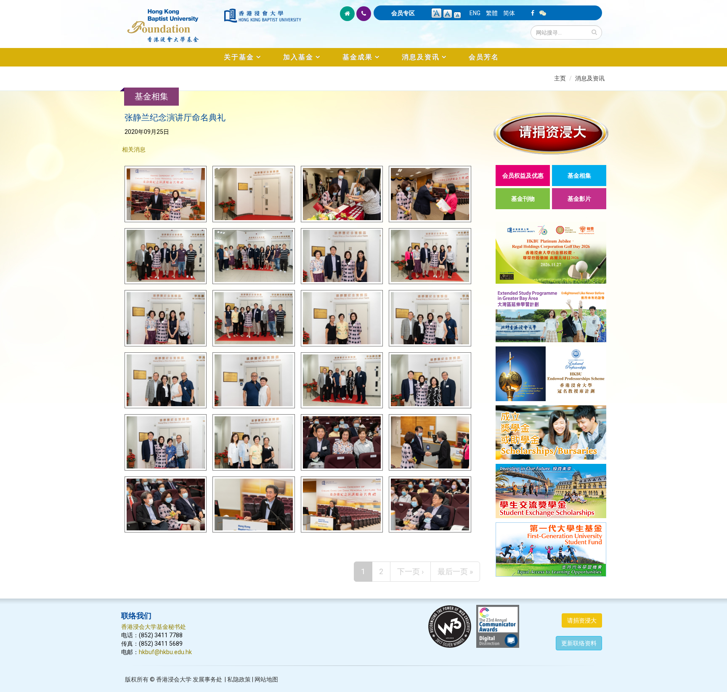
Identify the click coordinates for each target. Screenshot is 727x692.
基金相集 (579, 175)
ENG (475, 13)
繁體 (492, 13)
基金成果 (357, 57)
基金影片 (579, 198)
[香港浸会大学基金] (172, 21)
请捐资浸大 (582, 620)
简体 (509, 13)
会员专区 (403, 13)
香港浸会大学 (173, 679)
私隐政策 (239, 679)
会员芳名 (484, 57)
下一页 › (410, 571)
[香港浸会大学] (262, 15)
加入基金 (298, 57)
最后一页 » (455, 571)
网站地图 (266, 679)
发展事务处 (207, 679)
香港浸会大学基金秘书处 (153, 626)
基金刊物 (523, 198)
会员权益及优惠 (523, 175)
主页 (560, 78)
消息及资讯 (421, 57)
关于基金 (239, 57)
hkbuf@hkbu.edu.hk (165, 652)
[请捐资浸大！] (551, 133)
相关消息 (134, 149)
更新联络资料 (579, 643)
